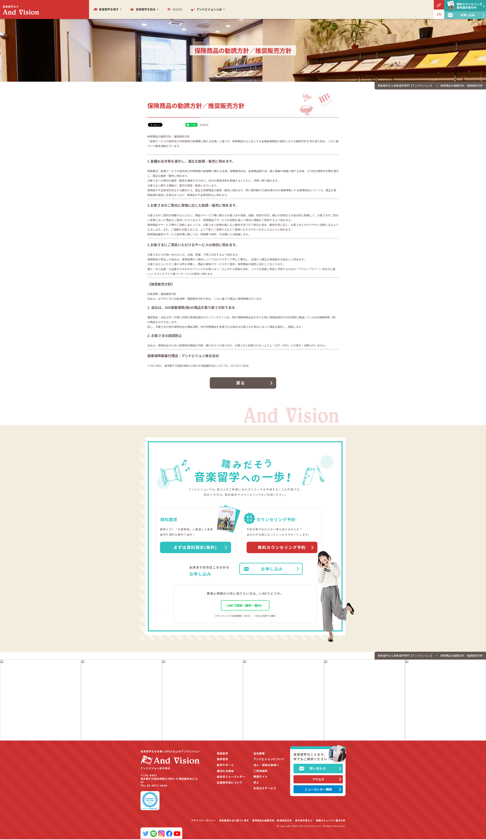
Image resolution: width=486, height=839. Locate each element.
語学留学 (222, 759)
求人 (256, 782)
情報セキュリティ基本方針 (331, 820)
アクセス (318, 779)
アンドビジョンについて (269, 759)
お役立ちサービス (264, 788)
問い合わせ (317, 768)
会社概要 (259, 753)
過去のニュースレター (231, 776)
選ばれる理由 (225, 771)
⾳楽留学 (222, 753)
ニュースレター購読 (318, 789)
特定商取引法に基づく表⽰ (234, 820)
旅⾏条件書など (304, 820)
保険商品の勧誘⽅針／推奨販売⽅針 (272, 820)
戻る (240, 383)
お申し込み (272, 569)
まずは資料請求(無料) (195, 547)
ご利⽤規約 (260, 771)
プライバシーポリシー (203, 820)
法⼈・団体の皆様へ (266, 765)
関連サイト (260, 776)
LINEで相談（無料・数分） (245, 605)
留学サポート (225, 765)
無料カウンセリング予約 (282, 547)
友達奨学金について (229, 782)
